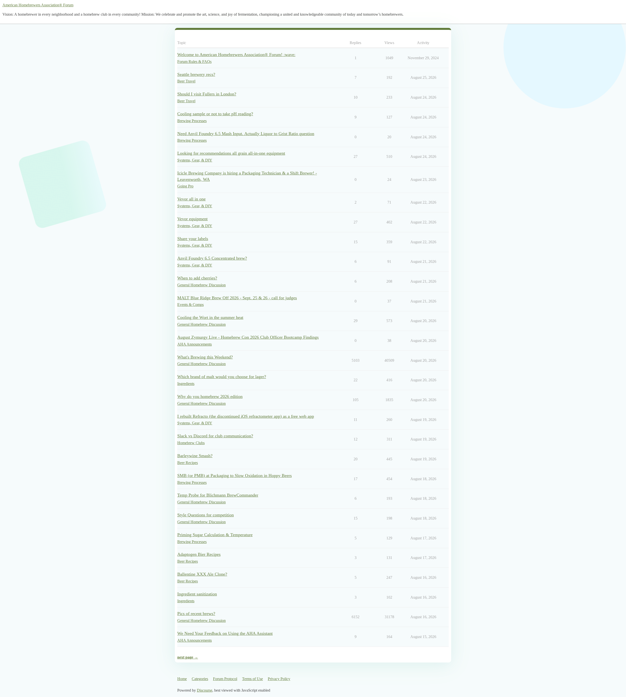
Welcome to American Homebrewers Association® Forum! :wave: (236, 54)
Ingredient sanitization (197, 594)
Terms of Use (252, 679)
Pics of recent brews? (196, 613)
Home (182, 679)
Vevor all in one (191, 199)
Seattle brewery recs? (196, 74)
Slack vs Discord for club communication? (215, 435)
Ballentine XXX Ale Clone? (202, 574)
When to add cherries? (197, 278)
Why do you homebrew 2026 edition (210, 396)
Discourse (204, 690)
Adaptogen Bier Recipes (199, 554)
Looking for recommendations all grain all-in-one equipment (231, 153)
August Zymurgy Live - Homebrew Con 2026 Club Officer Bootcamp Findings (248, 337)
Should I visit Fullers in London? (206, 94)
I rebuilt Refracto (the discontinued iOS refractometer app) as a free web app (245, 416)
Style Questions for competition (205, 514)
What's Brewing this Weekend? (205, 357)
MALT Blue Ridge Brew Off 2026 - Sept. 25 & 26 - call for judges (237, 297)
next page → (187, 657)
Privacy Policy (279, 679)
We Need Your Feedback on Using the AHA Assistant (225, 633)
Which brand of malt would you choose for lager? (221, 376)
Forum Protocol (225, 679)
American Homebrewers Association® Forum (37, 5)
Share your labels (192, 238)
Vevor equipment (192, 218)
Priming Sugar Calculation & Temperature (215, 534)
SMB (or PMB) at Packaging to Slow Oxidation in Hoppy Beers (234, 475)
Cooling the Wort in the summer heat (210, 317)
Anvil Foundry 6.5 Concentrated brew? (212, 258)
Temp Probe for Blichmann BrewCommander (217, 495)
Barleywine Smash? (194, 455)
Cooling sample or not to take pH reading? (215, 113)
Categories (200, 679)
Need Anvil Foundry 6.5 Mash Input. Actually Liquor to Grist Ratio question (245, 133)
